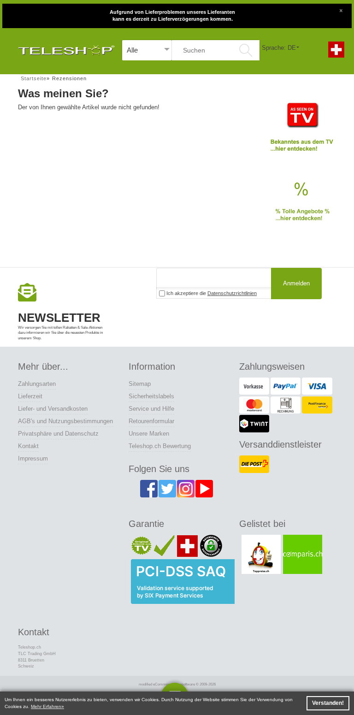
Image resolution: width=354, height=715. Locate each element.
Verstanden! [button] (328, 703)
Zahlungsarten (37, 383)
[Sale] (301, 207)
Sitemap (140, 383)
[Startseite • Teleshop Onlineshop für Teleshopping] (66, 47)
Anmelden (296, 283)
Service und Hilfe (151, 408)
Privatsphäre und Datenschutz (58, 433)
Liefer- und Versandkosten (53, 408)
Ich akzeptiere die (211, 293)
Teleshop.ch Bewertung (160, 446)
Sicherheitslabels (151, 396)
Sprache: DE (279, 47)
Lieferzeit (30, 396)
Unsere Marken (149, 433)
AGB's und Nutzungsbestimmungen (65, 421)
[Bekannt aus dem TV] (301, 130)
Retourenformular (151, 421)
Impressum (33, 458)
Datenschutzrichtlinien (232, 293)
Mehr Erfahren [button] (46, 706)
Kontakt (28, 446)
